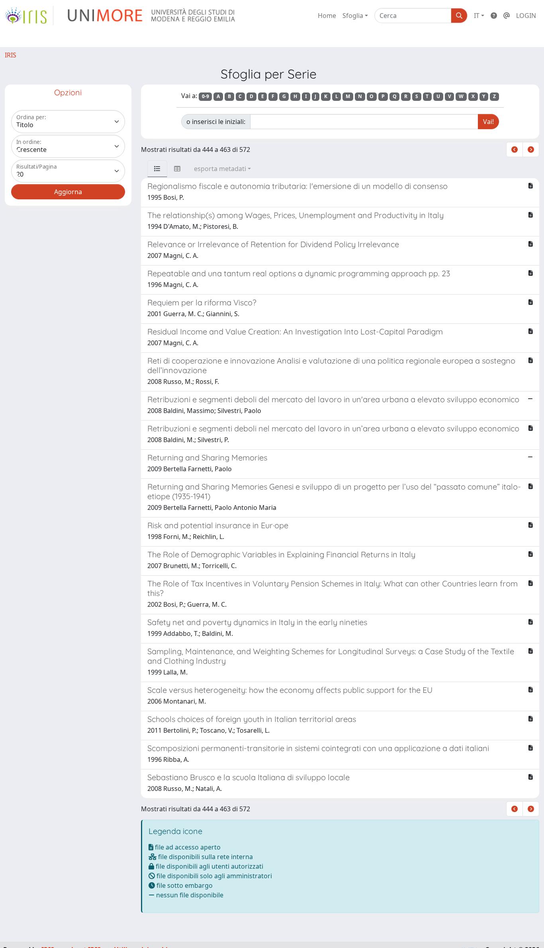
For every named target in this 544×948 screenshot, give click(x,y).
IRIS (10, 55)
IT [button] (476, 15)
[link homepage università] (152, 15)
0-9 (205, 96)
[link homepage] (29, 15)
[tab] (157, 168)
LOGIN (526, 15)
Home (327, 15)
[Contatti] (506, 16)
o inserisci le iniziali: (215, 121)
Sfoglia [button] (352, 15)
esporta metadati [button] (220, 168)
